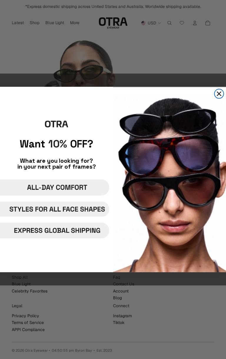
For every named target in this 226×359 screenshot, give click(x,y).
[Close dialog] (219, 94)
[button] (55, 187)
